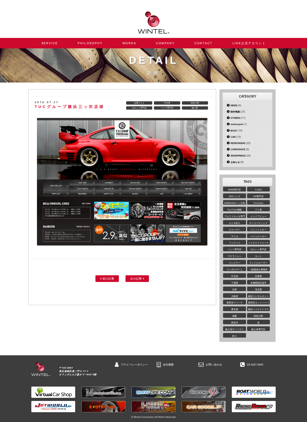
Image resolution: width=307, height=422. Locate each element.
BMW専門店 (234, 189)
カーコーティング (258, 222)
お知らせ (235, 162)
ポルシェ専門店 (139, 107)
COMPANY (165, 43)
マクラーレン (234, 256)
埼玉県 (258, 289)
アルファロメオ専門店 (234, 216)
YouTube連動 (234, 209)
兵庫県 (258, 276)
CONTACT (203, 43)
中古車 (167, 102)
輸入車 (195, 107)
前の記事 (108, 278)
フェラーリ (234, 242)
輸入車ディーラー (234, 329)
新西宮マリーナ (235, 302)
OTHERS (235, 118)
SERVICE (49, 43)
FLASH (258, 189)
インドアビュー (258, 216)
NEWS (234, 105)
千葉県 (234, 282)
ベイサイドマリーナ (258, 242)
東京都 (234, 309)
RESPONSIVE (238, 143)
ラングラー (234, 262)
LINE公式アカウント (249, 43)
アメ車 (258, 209)
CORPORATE (238, 149)
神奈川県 (195, 102)
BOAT (234, 130)
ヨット (258, 256)
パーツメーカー (258, 236)
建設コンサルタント (258, 296)
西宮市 (234, 322)
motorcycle (237, 124)
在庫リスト (139, 102)
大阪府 (234, 296)
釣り (234, 335)
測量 (234, 315)
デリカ (234, 236)
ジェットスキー (258, 229)
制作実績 (235, 111)
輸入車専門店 (258, 329)
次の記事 (136, 278)
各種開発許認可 (258, 282)
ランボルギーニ (235, 269)
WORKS (129, 43)
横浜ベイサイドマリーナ (258, 309)
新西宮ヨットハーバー (258, 302)
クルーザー (234, 229)
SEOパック (234, 196)
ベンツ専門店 (167, 107)
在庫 (234, 289)
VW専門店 (258, 196)
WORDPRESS (238, 155)
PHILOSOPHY (90, 43)
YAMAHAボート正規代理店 (234, 203)
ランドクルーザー (258, 262)
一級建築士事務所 (258, 269)
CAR (233, 137)
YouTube (258, 202)
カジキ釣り (234, 222)
